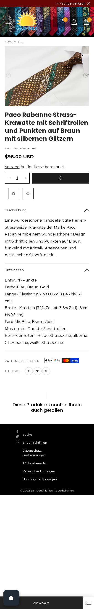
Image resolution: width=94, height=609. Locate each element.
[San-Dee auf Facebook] (17, 431)
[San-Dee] (36, 21)
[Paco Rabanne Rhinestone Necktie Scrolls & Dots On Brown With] (47, 76)
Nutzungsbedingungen (40, 479)
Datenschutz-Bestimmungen (34, 453)
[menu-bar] (10, 21)
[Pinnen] (46, 371)
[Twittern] (38, 371)
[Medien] (81, 54)
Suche (27, 434)
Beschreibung (15, 210)
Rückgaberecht (34, 463)
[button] (8, 75)
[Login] (74, 22)
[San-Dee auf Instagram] (17, 441)
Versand (12, 167)
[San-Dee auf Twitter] (17, 436)
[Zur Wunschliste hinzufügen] (28, 193)
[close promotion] (88, 3)
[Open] (11, 598)
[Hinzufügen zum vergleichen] (13, 193)
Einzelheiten (14, 270)
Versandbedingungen (39, 471)
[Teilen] (29, 371)
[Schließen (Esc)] (88, 602)
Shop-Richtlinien (35, 442)
